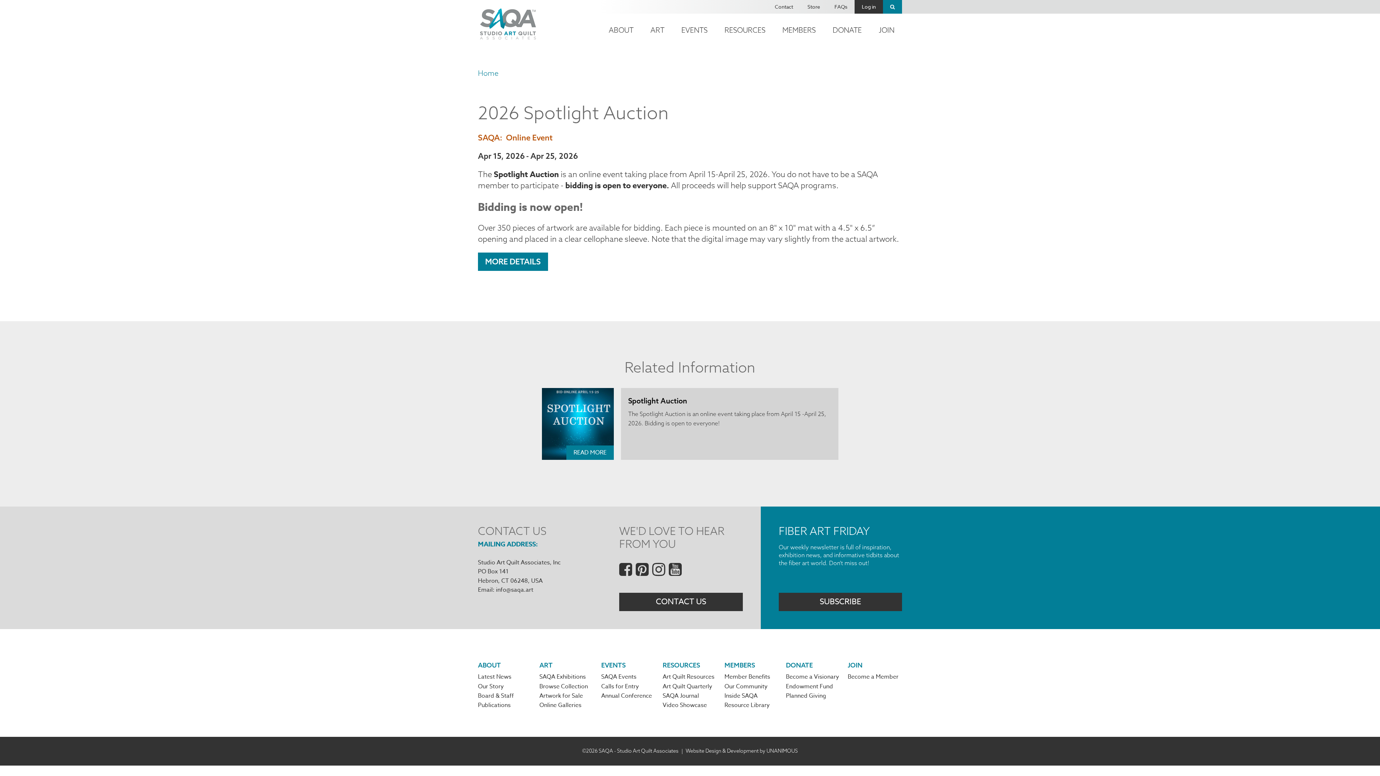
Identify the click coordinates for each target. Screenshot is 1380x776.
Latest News (494, 677)
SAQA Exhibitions (562, 677)
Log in (869, 6)
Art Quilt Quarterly (687, 686)
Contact (784, 6)
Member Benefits (747, 677)
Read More (590, 452)
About (621, 30)
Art (657, 30)
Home (488, 73)
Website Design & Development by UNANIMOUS (742, 751)
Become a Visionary (812, 677)
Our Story (491, 686)
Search (892, 7)
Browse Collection (563, 686)
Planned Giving (806, 696)
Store (814, 6)
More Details (513, 262)
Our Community (746, 686)
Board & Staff (496, 696)
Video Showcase (685, 705)
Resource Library (747, 705)
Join (886, 30)
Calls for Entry (620, 686)
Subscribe (840, 602)
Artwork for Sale (561, 696)
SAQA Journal (681, 696)
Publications (494, 705)
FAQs (840, 6)
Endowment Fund (809, 686)
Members (799, 30)
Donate (847, 30)
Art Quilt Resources (688, 677)
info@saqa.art (514, 590)
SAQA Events (618, 677)
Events (694, 30)
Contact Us (681, 602)
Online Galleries (560, 705)
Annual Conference (626, 696)
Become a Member (873, 677)
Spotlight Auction (657, 400)
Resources (744, 30)
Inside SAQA (741, 696)
